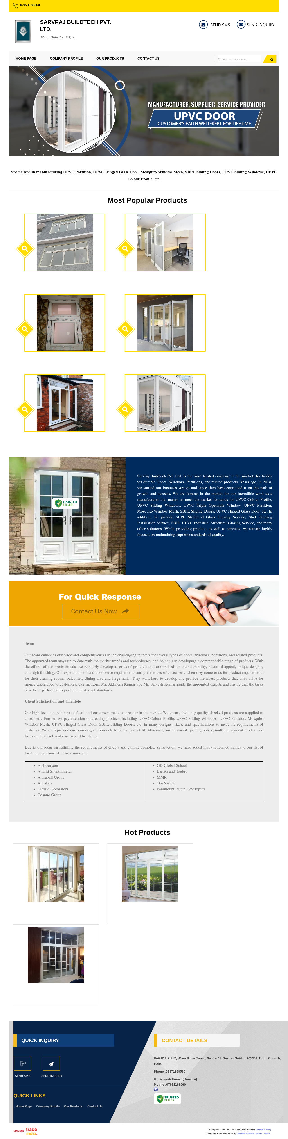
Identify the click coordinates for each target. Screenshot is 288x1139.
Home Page (26, 58)
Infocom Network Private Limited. (254, 1133)
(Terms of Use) (263, 1129)
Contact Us (148, 58)
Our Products (110, 58)
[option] (144, 155)
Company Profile (66, 58)
